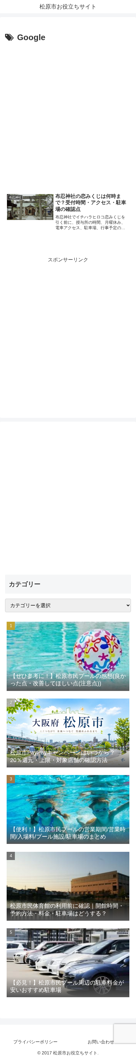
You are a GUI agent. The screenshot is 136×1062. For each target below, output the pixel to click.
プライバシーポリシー (35, 1041)
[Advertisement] (68, 116)
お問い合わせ (101, 1041)
